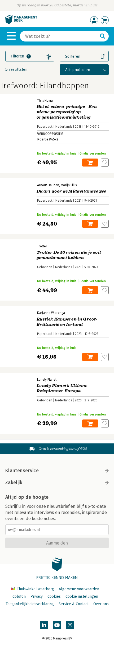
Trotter (42, 246)
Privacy (36, 596)
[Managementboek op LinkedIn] (44, 625)
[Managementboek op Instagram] (70, 625)
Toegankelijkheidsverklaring (30, 604)
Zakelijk (13, 482)
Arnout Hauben (48, 185)
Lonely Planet (46, 379)
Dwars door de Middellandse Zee (71, 191)
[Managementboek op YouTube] (57, 625)
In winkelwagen (90, 163)
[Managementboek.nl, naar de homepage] (21, 22)
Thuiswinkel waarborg (35, 589)
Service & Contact (74, 604)
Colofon (19, 596)
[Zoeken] (102, 36)
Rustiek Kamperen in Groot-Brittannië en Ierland (67, 322)
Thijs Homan (46, 100)
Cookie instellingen (81, 596)
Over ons (101, 604)
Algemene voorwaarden (79, 589)
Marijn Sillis (69, 185)
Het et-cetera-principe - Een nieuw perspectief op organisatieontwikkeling (67, 112)
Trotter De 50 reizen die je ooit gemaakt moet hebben (69, 255)
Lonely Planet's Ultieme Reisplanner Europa (62, 388)
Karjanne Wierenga (51, 313)
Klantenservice (22, 470)
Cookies (54, 596)
